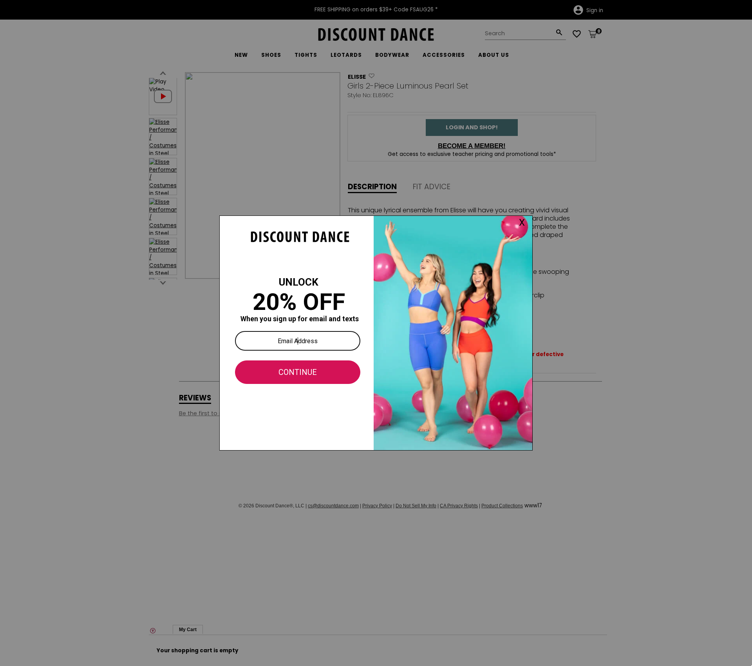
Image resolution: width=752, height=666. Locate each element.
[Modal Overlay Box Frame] (376, 333)
